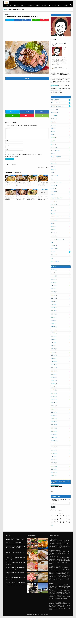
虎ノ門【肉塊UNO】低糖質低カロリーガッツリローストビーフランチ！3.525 (15, 568)
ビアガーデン (54, 235)
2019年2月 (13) (54, 434)
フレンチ (53, 188)
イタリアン (54, 185)
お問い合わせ (66, 5)
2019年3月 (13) (54, 431)
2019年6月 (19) (54, 421)
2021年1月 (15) (54, 361)
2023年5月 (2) (53, 279)
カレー (53, 159)
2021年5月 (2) (53, 348)
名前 (6, 140)
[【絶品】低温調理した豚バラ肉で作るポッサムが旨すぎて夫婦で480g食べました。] (32, 554)
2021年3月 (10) (54, 355)
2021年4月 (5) (53, 352)
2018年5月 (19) (54, 462)
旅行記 (49, 5)
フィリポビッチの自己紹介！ (57, 5)
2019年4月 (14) (54, 428)
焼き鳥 (53, 131)
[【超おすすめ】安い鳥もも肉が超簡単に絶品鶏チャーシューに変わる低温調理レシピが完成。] (43, 543)
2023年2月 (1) (53, 288)
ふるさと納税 (54, 115)
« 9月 (52, 525)
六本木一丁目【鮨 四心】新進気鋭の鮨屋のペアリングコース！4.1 (15, 583)
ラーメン (53, 137)
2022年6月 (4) (53, 307)
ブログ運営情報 (55, 261)
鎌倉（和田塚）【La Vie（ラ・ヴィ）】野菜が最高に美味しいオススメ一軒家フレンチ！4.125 (15, 548)
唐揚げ (53, 194)
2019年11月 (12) (54, 405)
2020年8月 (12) (54, 377)
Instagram (53, 85)
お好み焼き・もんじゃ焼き (57, 216)
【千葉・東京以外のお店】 (57, 106)
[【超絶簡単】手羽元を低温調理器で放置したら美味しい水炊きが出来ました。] (43, 577)
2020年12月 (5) (54, 364)
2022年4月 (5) (53, 314)
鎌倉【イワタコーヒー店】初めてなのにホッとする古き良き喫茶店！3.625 (15, 578)
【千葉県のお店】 (16, 5)
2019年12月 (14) (54, 402)
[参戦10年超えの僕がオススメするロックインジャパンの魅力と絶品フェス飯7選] (43, 588)
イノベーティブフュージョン (57, 239)
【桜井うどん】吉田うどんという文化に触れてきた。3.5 (15, 563)
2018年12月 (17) (54, 440)
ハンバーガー (54, 147)
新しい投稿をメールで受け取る (12, 156)
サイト (6, 149)
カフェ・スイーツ (55, 150)
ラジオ (58, 88)
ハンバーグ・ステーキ (56, 182)
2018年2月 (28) (54, 472)
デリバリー (54, 118)
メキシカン (54, 204)
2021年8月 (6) (53, 339)
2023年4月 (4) (53, 282)
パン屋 (53, 229)
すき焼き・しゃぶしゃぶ (56, 197)
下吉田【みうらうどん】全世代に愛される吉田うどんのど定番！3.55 (15, 558)
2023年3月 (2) (53, 285)
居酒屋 (53, 128)
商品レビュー (23, 5)
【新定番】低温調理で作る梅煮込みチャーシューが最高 (15, 573)
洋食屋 (53, 213)
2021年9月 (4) (53, 336)
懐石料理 (53, 226)
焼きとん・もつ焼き (56, 156)
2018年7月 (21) (54, 456)
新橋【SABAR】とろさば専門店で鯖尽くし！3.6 (15, 553)
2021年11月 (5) (54, 329)
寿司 (52, 134)
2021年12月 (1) (54, 326)
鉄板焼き (53, 169)
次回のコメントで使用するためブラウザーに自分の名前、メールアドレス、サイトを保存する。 (24, 154)
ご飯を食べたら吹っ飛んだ (37, 614)
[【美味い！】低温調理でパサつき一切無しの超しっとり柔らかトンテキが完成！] (43, 554)
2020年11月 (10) (54, 367)
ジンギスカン (54, 220)
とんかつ (53, 163)
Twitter (56, 85)
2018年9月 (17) (54, 450)
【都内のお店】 (8, 5)
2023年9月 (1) (53, 269)
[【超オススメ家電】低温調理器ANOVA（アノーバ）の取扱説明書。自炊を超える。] (32, 588)
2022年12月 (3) (54, 295)
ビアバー (53, 144)
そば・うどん (54, 175)
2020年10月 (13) (54, 371)
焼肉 (52, 140)
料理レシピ (38, 5)
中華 (52, 172)
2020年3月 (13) (54, 393)
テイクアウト (54, 109)
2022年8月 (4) (53, 304)
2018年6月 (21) (54, 459)
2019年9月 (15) (54, 412)
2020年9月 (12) (54, 374)
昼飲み (53, 121)
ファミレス (54, 232)
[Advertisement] (27, 31)
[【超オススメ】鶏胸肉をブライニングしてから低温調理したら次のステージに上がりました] (43, 565)
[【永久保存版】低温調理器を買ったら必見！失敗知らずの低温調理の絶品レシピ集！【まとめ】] (32, 543)
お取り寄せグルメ (31, 5)
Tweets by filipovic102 (55, 485)
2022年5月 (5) (53, 310)
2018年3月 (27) (54, 469)
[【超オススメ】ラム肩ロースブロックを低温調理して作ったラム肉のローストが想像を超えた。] (32, 577)
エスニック (54, 201)
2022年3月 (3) (53, 317)
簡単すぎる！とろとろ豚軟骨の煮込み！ (14, 542)
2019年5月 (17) (54, 424)
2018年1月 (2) (53, 475)
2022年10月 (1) (54, 301)
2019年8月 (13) (54, 415)
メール (7, 145)
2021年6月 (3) (53, 345)
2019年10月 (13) (54, 409)
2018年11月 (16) (54, 443)
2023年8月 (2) (53, 272)
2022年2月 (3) (53, 320)
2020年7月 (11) (54, 380)
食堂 (52, 223)
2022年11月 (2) (54, 298)
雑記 (52, 258)
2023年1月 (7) (53, 291)
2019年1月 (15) (54, 437)
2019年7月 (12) (54, 418)
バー (52, 207)
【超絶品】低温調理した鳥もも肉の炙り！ (15, 539)
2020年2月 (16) (54, 396)
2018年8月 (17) (54, 453)
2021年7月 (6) (53, 342)
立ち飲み (53, 125)
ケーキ (53, 153)
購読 (53, 507)
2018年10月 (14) (54, 447)
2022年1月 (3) (53, 323)
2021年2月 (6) (53, 358)
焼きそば (53, 210)
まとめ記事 (44, 5)
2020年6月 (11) (54, 383)
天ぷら (53, 166)
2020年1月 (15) (54, 399)
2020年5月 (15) (54, 386)
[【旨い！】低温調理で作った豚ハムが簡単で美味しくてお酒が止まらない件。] (32, 565)
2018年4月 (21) (54, 466)
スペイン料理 (54, 191)
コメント (7, 128)
